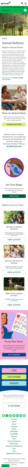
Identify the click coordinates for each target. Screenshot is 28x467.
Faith (14, 438)
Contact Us (14, 419)
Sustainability (14, 433)
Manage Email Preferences (14, 453)
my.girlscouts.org (14, 146)
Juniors (4, 7)
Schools (14, 429)
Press (14, 448)
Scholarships (14, 431)
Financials (14, 436)
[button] (22, 3)
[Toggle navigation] (25, 3)
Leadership (14, 426)
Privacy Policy (14, 443)
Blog (14, 451)
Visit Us (14, 421)
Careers (14, 424)
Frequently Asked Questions (14, 446)
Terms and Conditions (14, 441)
